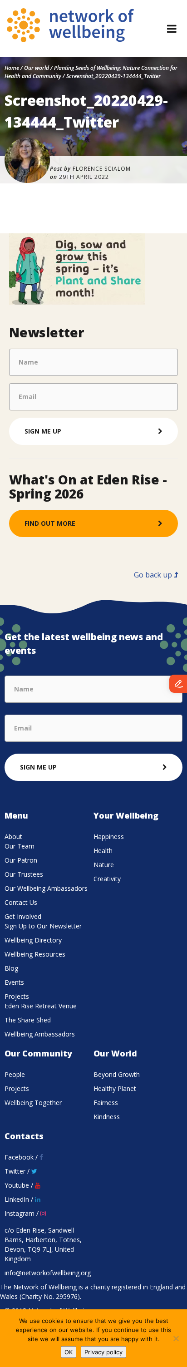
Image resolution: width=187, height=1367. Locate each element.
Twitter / (18, 1171)
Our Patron (21, 860)
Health (103, 850)
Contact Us (21, 902)
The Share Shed (28, 1020)
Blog (11, 968)
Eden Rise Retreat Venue (41, 1006)
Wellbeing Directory (33, 940)
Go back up (154, 575)
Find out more (50, 523)
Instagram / (22, 1213)
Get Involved (23, 916)
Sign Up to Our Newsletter (43, 926)
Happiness (109, 836)
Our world (36, 68)
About (13, 836)
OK (68, 1352)
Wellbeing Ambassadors (40, 1034)
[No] (175, 1338)
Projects (17, 996)
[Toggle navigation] (171, 29)
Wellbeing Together (33, 1102)
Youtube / (20, 1185)
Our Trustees (24, 874)
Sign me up (43, 431)
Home (12, 68)
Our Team (19, 846)
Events (14, 982)
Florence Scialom (102, 169)
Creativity (107, 878)
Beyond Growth (117, 1074)
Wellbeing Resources (35, 954)
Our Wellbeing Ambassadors (46, 888)
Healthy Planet (115, 1088)
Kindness (107, 1116)
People (15, 1074)
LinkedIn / (20, 1199)
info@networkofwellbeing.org (48, 1272)
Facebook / (22, 1157)
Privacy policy (103, 1352)
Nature (104, 864)
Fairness (106, 1102)
